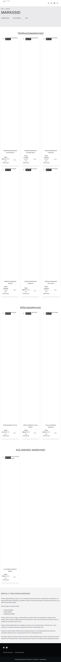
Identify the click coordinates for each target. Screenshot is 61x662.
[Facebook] (4, 647)
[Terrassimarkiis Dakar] (10, 223)
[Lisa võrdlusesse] (3, 39)
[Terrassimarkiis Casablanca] (30, 92)
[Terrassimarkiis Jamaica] (30, 223)
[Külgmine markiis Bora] (10, 511)
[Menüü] (57, 3)
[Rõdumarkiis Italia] (10, 366)
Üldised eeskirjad (19, 652)
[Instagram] (7, 647)
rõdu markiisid (8, 612)
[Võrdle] (48, 3)
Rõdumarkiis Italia (10, 425)
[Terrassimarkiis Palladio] (51, 223)
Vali (14, 160)
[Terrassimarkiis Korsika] (51, 92)
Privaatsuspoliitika (8, 652)
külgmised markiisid (9, 614)
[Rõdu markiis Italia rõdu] (30, 366)
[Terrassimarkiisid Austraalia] (10, 92)
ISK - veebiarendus (41, 659)
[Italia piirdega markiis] (51, 366)
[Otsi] (51, 3)
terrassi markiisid (8, 610)
